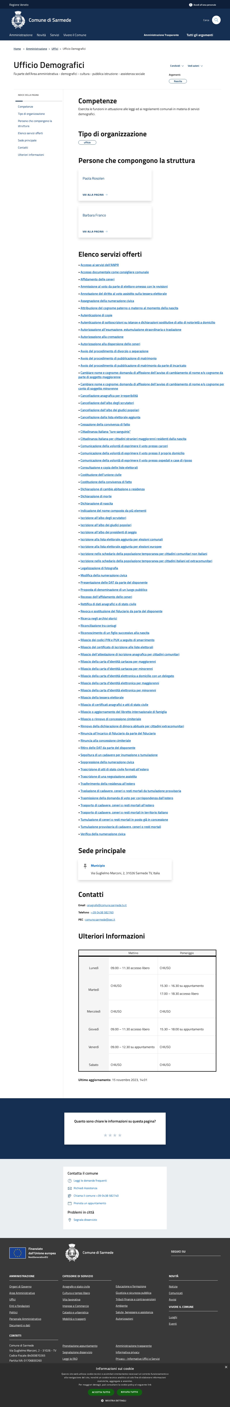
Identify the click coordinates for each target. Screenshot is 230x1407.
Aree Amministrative (22, 1293)
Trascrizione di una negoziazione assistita (108, 776)
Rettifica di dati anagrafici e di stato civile (108, 604)
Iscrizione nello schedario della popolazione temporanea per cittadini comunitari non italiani (143, 553)
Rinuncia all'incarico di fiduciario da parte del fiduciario (118, 733)
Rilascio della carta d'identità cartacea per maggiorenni (118, 661)
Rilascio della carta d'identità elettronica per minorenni (118, 690)
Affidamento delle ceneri (97, 279)
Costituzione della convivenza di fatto (106, 481)
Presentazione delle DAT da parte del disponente (114, 582)
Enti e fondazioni (19, 1306)
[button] (115, 1400)
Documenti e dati (19, 1325)
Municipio (98, 865)
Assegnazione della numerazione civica (107, 300)
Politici (13, 1312)
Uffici (55, 49)
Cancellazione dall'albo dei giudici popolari (109, 410)
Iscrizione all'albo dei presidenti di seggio (108, 532)
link (149, 1384)
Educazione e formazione (131, 1286)
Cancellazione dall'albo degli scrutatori (107, 402)
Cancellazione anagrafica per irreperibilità (109, 395)
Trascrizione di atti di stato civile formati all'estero (114, 769)
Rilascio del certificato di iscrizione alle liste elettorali (116, 647)
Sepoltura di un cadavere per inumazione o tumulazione (119, 754)
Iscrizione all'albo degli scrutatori (103, 517)
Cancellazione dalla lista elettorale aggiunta (110, 417)
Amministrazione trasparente (134, 1346)
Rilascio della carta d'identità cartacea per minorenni (116, 668)
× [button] (226, 1367)
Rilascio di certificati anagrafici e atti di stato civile (114, 704)
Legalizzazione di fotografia (99, 568)
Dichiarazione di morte (96, 496)
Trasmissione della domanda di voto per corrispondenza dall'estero (126, 798)
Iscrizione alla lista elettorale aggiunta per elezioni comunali (121, 539)
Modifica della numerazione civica (103, 575)
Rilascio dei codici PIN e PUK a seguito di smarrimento (117, 639)
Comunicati (176, 1293)
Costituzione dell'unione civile (100, 474)
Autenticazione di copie (96, 315)
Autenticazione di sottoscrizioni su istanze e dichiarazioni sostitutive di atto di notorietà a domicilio (147, 322)
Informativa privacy (127, 1352)
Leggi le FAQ (70, 1359)
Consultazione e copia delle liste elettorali (109, 467)
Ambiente (122, 1306)
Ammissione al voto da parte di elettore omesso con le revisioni (124, 286)
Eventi (173, 1323)
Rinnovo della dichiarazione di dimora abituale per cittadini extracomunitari (132, 726)
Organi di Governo (20, 1286)
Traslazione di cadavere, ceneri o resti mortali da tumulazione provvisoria (130, 790)
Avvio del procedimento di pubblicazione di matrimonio (118, 358)
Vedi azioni (194, 66)
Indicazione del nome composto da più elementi (113, 510)
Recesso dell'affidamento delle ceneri (106, 596)
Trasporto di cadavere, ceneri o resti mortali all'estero (117, 805)
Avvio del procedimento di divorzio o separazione (114, 351)
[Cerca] (216, 20)
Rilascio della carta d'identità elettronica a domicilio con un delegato (127, 675)
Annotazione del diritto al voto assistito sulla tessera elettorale (123, 293)
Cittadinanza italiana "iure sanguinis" (105, 431)
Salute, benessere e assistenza (134, 1312)
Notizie (173, 1286)
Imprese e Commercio (76, 1306)
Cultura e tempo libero (76, 1293)
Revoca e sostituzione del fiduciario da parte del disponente (121, 611)
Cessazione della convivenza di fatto (105, 424)
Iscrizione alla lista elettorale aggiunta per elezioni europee (121, 546)
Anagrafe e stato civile (76, 1286)
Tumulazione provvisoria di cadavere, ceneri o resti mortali (120, 826)
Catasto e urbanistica (75, 1312)
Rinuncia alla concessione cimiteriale (105, 740)
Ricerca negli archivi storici (98, 618)
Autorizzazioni (124, 1318)
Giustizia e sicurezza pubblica (133, 1293)
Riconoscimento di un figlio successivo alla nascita (114, 632)
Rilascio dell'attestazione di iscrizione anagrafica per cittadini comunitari (129, 654)
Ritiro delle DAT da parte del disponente (107, 747)
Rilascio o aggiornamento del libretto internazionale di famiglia (123, 711)
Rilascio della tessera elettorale (102, 697)
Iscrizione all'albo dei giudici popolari (105, 525)
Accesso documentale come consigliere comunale (114, 272)
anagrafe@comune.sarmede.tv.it (107, 905)
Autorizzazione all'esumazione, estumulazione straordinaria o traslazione (130, 329)
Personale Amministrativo (25, 1319)
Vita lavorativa (71, 1299)
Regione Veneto (18, 5)
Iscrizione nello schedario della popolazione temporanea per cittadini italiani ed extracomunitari (146, 560)
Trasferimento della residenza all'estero (107, 783)
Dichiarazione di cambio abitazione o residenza (112, 489)
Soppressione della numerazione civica (107, 762)
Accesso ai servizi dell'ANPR (99, 264)
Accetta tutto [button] (101, 1392)
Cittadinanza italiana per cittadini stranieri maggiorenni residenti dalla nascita (133, 438)
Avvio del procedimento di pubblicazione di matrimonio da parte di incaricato (133, 365)
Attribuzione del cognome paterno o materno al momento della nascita (129, 308)
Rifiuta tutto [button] (129, 1392)
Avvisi (172, 1299)
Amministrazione (36, 49)
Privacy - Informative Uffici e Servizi (138, 1359)
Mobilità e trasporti (74, 1319)
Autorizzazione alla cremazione (101, 336)
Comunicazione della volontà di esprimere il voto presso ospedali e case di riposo (136, 460)
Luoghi (173, 1317)
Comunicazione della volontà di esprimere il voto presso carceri (124, 445)
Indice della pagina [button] (28, 95)
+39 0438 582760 (102, 912)
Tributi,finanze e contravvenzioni (136, 1299)
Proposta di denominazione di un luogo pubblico (113, 589)
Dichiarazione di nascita (96, 503)
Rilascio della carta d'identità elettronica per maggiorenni (119, 683)
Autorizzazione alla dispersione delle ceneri (110, 343)
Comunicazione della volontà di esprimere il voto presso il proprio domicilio (132, 453)
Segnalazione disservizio (77, 1352)
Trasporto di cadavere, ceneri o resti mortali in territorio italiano (124, 812)
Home (17, 49)
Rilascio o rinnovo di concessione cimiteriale (110, 719)
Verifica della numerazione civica (102, 833)
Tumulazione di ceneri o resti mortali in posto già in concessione (124, 819)
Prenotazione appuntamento (80, 1346)
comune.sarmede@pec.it (100, 919)
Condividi (175, 66)
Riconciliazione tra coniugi (98, 625)
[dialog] (115, 1385)
